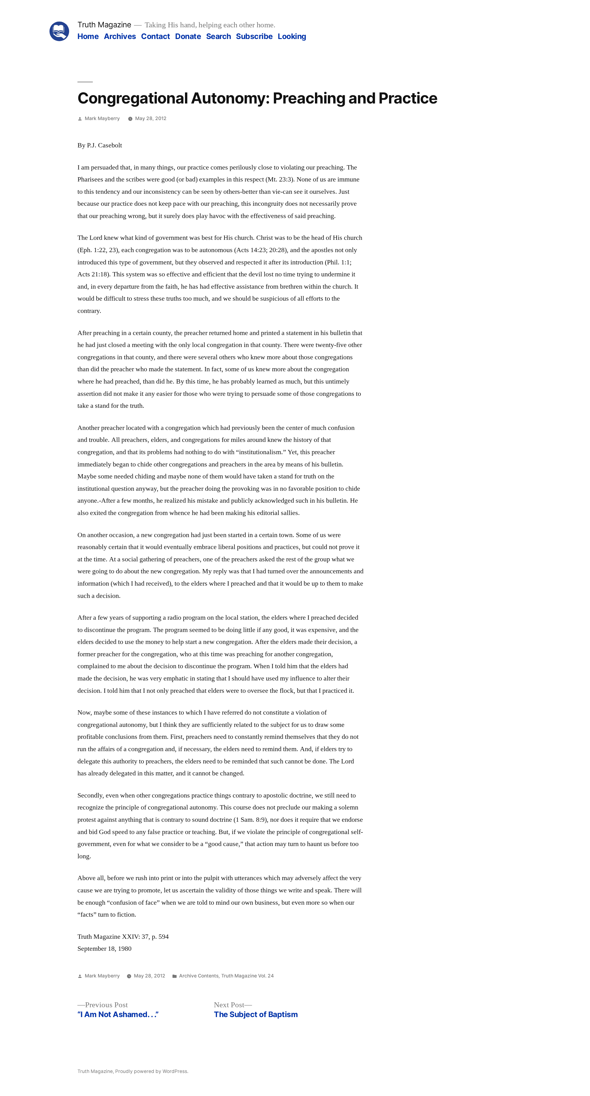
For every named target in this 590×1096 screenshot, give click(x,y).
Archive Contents (198, 976)
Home (88, 36)
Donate (188, 36)
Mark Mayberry (102, 118)
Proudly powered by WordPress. (151, 1071)
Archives (120, 36)
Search (218, 36)
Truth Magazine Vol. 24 (247, 976)
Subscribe (254, 36)
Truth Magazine (104, 24)
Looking (292, 36)
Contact (155, 36)
